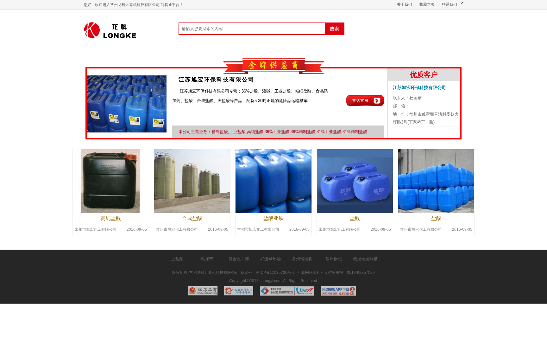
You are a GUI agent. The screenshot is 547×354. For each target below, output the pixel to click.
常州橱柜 (333, 258)
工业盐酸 (175, 258)
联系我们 (449, 4)
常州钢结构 (302, 258)
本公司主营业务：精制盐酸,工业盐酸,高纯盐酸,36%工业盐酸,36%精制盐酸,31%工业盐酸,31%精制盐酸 (273, 131)
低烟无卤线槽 (365, 258)
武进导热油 (270, 258)
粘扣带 (207, 258)
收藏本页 (427, 4)
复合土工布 (239, 258)
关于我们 (404, 4)
